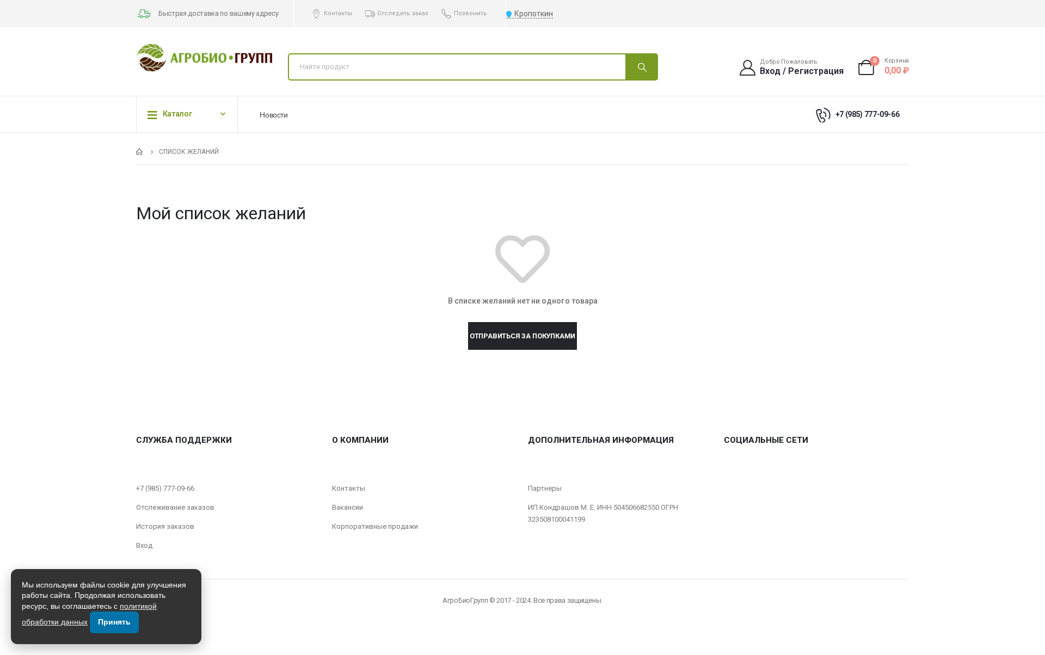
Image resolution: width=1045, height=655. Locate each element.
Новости (274, 114)
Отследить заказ (402, 13)
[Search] (641, 66)
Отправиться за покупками (522, 336)
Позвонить (470, 13)
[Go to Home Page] (140, 152)
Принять (114, 621)
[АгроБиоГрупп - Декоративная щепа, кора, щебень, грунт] (204, 58)
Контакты (338, 13)
